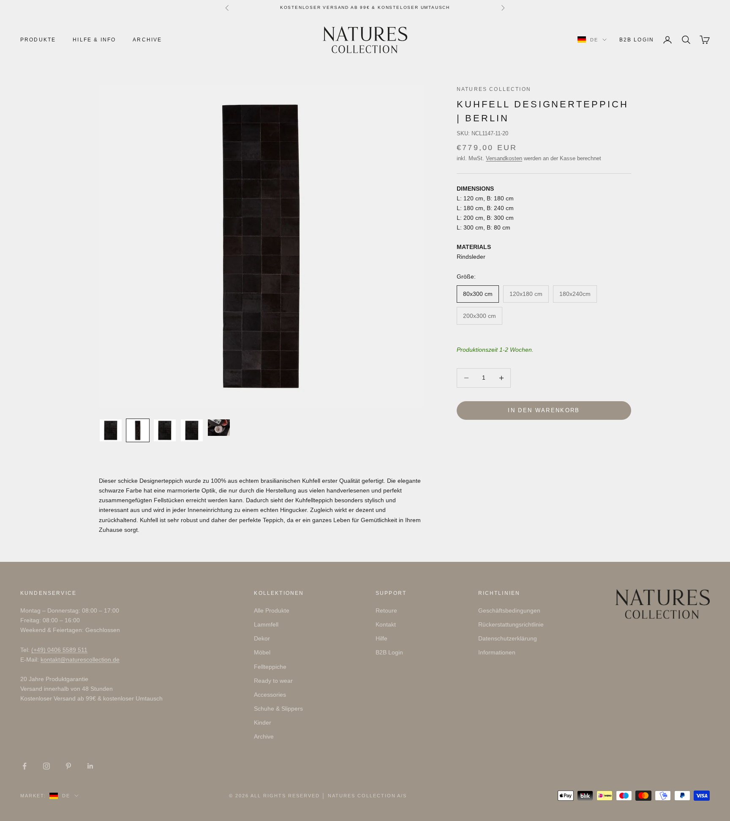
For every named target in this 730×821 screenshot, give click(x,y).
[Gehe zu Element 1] (111, 430)
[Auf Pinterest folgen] (68, 766)
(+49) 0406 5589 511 (59, 649)
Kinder (262, 722)
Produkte (38, 40)
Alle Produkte (271, 610)
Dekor (262, 638)
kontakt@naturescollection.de (80, 659)
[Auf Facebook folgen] (24, 766)
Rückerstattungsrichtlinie (511, 624)
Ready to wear (273, 680)
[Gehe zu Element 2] (138, 430)
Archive (147, 40)
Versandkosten (504, 158)
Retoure (386, 610)
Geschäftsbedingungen (509, 610)
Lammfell (266, 624)
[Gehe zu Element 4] (192, 430)
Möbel (262, 652)
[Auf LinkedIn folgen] (90, 766)
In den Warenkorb (544, 410)
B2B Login (636, 40)
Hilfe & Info (94, 40)
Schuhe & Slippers (278, 708)
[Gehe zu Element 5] (219, 428)
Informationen (496, 652)
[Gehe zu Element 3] (165, 430)
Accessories (270, 694)
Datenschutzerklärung (507, 638)
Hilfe (381, 638)
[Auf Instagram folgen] (46, 766)
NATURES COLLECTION (494, 89)
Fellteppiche (270, 666)
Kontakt (386, 624)
